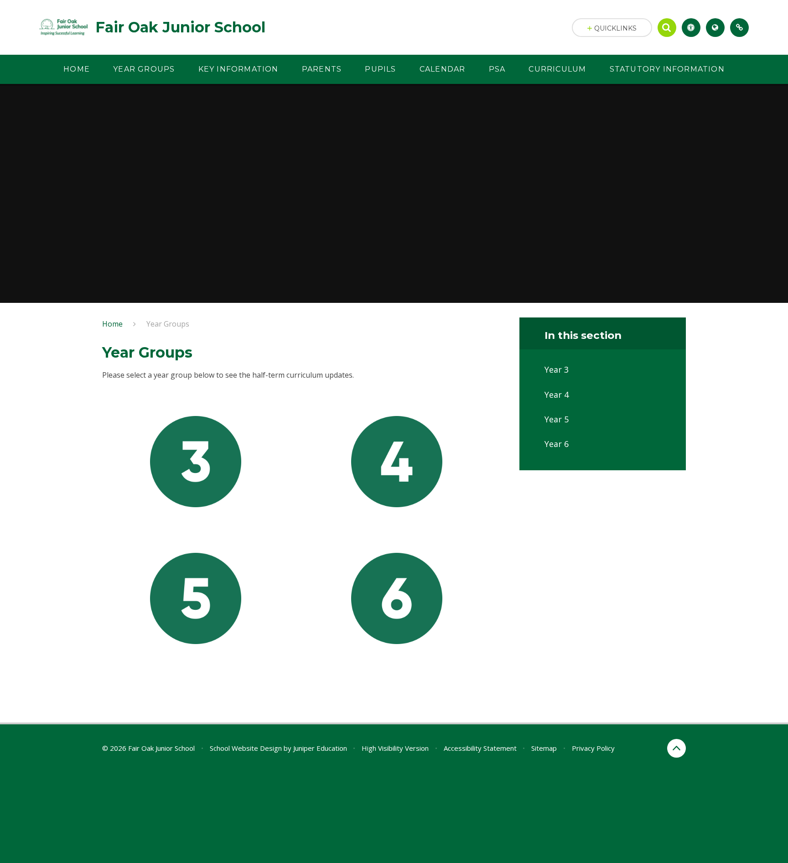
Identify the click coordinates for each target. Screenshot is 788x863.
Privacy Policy (593, 748)
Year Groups (167, 324)
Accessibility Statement (480, 748)
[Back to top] (676, 748)
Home (112, 324)
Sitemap (544, 748)
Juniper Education (320, 748)
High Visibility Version (395, 748)
